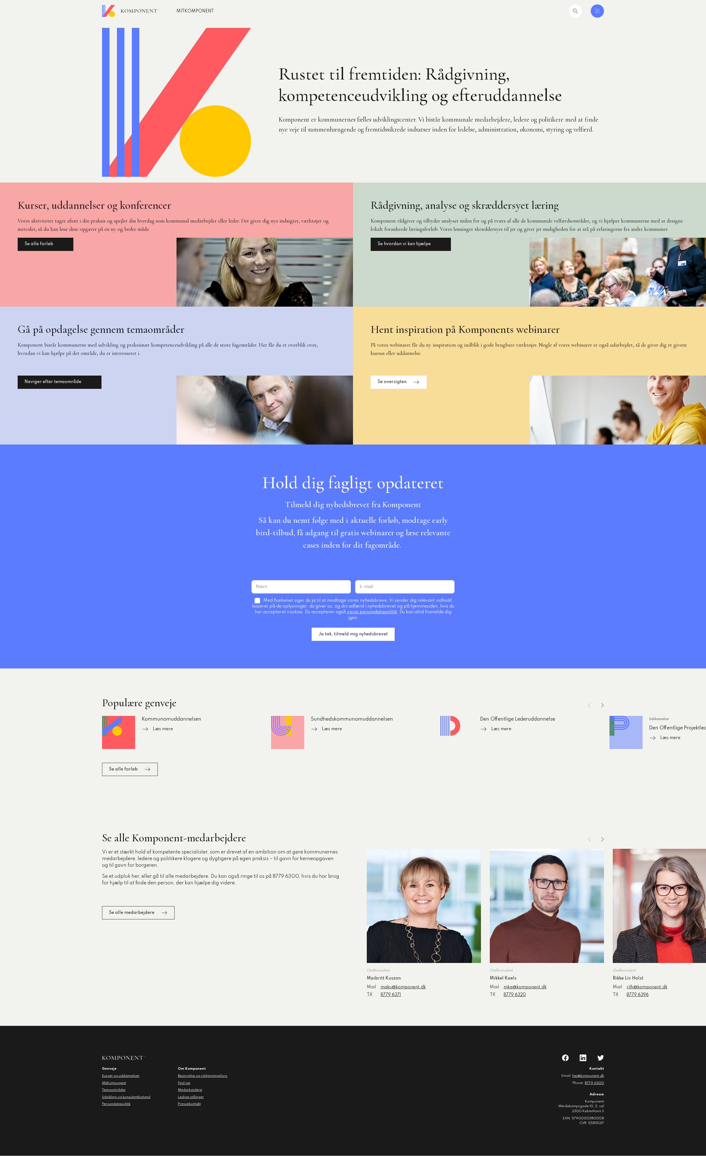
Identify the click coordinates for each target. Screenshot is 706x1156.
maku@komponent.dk (403, 987)
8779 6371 (391, 995)
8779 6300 (594, 1083)
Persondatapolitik (116, 1104)
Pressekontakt (189, 1104)
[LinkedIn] (583, 1058)
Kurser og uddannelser (121, 1076)
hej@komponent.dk (588, 1076)
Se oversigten (392, 382)
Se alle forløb (39, 244)
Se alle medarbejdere (131, 913)
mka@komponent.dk (525, 987)
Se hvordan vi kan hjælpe (404, 244)
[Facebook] (565, 1058)
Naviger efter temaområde (53, 382)
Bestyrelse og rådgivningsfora (202, 1076)
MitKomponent (195, 11)
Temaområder (114, 1090)
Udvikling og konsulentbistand (126, 1097)
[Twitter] (600, 1058)
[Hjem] (130, 11)
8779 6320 (515, 995)
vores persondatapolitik (372, 612)
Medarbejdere (190, 1090)
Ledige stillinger (191, 1097)
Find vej (184, 1083)
